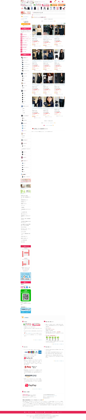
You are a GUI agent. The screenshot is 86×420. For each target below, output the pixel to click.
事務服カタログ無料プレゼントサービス (26, 36)
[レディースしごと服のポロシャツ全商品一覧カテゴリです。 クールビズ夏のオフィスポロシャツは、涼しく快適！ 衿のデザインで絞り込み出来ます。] (60, 8)
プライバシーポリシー (47, 412)
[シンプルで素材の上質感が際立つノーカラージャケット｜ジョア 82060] (37, 102)
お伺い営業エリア (25, 49)
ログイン (23, 19)
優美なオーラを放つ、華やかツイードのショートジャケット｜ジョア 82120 (59, 61)
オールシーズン (25, 85)
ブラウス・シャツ (25, 106)
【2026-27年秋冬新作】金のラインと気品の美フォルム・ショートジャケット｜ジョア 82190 (37, 37)
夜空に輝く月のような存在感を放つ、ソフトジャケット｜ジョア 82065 (59, 85)
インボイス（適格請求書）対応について (25, 234)
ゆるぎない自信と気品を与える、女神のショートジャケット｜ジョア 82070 (48, 85)
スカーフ (24, 163)
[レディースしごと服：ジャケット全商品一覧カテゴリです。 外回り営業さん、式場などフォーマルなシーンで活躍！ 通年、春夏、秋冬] (28, 8)
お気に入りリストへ (26, 25)
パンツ (24, 133)
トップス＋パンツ (25, 68)
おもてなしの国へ (23, 231)
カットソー (24, 154)
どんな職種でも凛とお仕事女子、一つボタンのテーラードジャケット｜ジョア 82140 (37, 61)
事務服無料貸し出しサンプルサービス (25, 45)
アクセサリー (25, 160)
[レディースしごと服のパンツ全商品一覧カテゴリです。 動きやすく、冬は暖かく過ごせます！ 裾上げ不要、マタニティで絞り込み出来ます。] (41, 8)
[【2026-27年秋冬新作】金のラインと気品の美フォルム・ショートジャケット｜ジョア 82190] (37, 30)
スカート (24, 90)
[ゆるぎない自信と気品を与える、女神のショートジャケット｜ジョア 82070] (48, 78)
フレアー (24, 97)
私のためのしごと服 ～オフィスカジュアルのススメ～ (25, 229)
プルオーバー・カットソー (26, 148)
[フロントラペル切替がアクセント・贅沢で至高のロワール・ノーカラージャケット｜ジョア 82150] (48, 54)
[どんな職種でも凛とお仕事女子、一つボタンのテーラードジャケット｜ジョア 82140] (37, 54)
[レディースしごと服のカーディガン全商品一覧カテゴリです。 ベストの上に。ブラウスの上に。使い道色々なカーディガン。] (44, 8)
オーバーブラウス (25, 115)
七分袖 (24, 112)
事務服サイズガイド (24, 203)
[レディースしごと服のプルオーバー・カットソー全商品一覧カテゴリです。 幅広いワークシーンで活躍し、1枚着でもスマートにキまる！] (51, 8)
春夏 (23, 87)
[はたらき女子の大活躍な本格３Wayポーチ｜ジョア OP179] (59, 102)
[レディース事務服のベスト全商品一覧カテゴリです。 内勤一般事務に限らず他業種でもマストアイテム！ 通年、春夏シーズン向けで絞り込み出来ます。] (31, 8)
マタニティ (23, 103)
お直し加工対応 (25, 47)
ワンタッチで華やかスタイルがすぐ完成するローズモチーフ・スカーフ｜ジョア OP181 (48, 109)
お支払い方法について (24, 236)
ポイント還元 (24, 51)
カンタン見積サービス (25, 40)
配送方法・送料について (24, 238)
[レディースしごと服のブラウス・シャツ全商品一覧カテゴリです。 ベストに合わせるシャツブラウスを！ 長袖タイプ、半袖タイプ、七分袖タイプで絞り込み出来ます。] (38, 8)
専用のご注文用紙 (28, 333)
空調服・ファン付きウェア (26, 176)
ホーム (26, 412)
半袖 (23, 110)
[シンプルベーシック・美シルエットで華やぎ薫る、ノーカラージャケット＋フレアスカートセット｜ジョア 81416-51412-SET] (48, 30)
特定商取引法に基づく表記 (39, 412)
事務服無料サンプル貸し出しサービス (25, 216)
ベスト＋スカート (25, 62)
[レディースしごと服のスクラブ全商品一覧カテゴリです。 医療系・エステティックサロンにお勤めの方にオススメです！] (57, 8)
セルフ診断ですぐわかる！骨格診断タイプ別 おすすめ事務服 (25, 225)
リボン (24, 165)
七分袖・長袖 (24, 120)
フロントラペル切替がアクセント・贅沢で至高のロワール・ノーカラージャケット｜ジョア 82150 (48, 61)
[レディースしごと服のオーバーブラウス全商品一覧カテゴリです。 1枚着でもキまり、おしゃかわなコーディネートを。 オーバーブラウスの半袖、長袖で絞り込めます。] (54, 8)
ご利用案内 (22, 207)
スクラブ (24, 157)
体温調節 (24, 174)
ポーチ (24, 171)
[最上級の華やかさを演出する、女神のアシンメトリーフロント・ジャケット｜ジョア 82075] (37, 78)
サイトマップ (23, 205)
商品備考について (23, 201)
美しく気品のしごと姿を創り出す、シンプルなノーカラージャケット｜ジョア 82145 (59, 37)
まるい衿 (24, 128)
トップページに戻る (48, 125)
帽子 (23, 169)
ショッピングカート (25, 16)
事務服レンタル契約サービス (26, 38)
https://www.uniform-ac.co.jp (52, 395)
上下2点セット (25, 57)
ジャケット (24, 73)
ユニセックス (24, 130)
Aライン (24, 93)
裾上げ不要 (23, 135)
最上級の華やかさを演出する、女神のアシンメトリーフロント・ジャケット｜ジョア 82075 (37, 85)
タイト (24, 99)
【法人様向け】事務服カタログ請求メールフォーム (25, 222)
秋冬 (23, 80)
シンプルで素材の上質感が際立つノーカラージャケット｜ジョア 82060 (37, 109)
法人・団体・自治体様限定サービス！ (25, 197)
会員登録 (26, 18)
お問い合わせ (54, 412)
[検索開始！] (51, 2)
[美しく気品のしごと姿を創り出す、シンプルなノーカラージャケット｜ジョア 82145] (59, 30)
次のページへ (52, 21)
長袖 (23, 108)
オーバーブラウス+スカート (26, 64)
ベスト (24, 83)
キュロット (24, 101)
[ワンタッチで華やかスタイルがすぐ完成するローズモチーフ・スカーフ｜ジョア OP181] (48, 102)
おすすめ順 (58, 23)
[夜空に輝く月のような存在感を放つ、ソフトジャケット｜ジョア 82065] (59, 78)
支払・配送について (31, 412)
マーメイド (24, 95)
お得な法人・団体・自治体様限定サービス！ (25, 219)
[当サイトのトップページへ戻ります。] (22, 8)
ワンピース (24, 143)
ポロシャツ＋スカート (26, 66)
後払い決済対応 (25, 42)
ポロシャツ (24, 123)
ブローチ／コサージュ (26, 167)
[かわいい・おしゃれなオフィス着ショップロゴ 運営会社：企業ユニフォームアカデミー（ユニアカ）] (27, 1)
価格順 (62, 23)
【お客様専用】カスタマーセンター (25, 210)
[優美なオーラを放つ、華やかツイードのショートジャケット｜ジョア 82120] (59, 54)
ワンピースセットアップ (26, 70)
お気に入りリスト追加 (49, 46)
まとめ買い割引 (25, 34)
